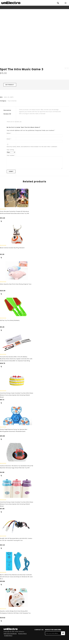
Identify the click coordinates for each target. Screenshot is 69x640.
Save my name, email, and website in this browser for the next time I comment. (32, 146)
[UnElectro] (10, 3)
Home (17, 10)
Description (7, 110)
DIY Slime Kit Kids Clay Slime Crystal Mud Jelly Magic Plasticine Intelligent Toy (68, 68)
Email (9, 139)
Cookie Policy (8, 635)
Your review (11, 155)
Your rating (10, 149)
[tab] (10, 110)
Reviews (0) (7, 114)
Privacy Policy (22, 633)
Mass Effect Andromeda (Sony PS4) (65, 68)
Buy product (10, 84)
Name (9, 133)
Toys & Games (29, 10)
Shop (22, 10)
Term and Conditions (10, 633)
